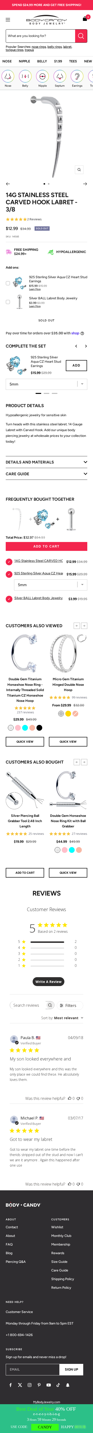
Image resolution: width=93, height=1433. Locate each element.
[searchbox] (28, 1005)
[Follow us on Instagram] (29, 1385)
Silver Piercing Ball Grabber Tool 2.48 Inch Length (25, 821)
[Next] (85, 184)
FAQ (9, 1244)
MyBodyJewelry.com (46, 1402)
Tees (73, 61)
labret (67, 46)
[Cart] (85, 19)
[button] (77, 626)
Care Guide (59, 1270)
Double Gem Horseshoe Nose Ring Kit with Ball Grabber (68, 821)
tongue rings (14, 50)
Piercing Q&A (16, 1262)
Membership (60, 1244)
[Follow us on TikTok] (58, 1385)
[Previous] (8, 184)
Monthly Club (61, 1236)
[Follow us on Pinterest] (39, 1385)
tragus (29, 50)
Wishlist (57, 1227)
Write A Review (49, 981)
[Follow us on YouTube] (48, 1385)
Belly (42, 61)
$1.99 (58, 61)
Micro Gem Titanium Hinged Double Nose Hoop (68, 684)
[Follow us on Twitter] (20, 1385)
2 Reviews (34, 219)
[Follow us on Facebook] (10, 1385)
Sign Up (71, 1369)
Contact (12, 1227)
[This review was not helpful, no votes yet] (78, 1098)
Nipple (24, 61)
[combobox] (62, 1018)
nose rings (39, 46)
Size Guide (59, 1262)
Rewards (57, 1253)
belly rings (54, 46)
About (10, 1236)
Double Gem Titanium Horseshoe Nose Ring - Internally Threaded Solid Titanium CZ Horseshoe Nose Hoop (25, 690)
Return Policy (61, 1288)
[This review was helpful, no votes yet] (69, 1098)
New (88, 61)
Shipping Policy (62, 1279)
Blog (9, 1253)
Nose (7, 61)
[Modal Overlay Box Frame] (46, 1418)
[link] (11, 728)
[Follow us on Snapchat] (67, 1385)
